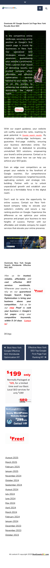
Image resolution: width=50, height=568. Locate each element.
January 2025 (11, 471)
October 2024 (12, 480)
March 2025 (11, 462)
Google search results (32, 135)
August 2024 (11, 489)
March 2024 (11, 512)
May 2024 (10, 503)
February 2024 (12, 516)
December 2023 (13, 525)
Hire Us (19, 109)
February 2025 (12, 466)
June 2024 (10, 498)
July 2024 (10, 494)
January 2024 (11, 521)
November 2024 (13, 475)
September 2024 (13, 484)
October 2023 (12, 535)
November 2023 (13, 530)
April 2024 (10, 507)
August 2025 (11, 457)
